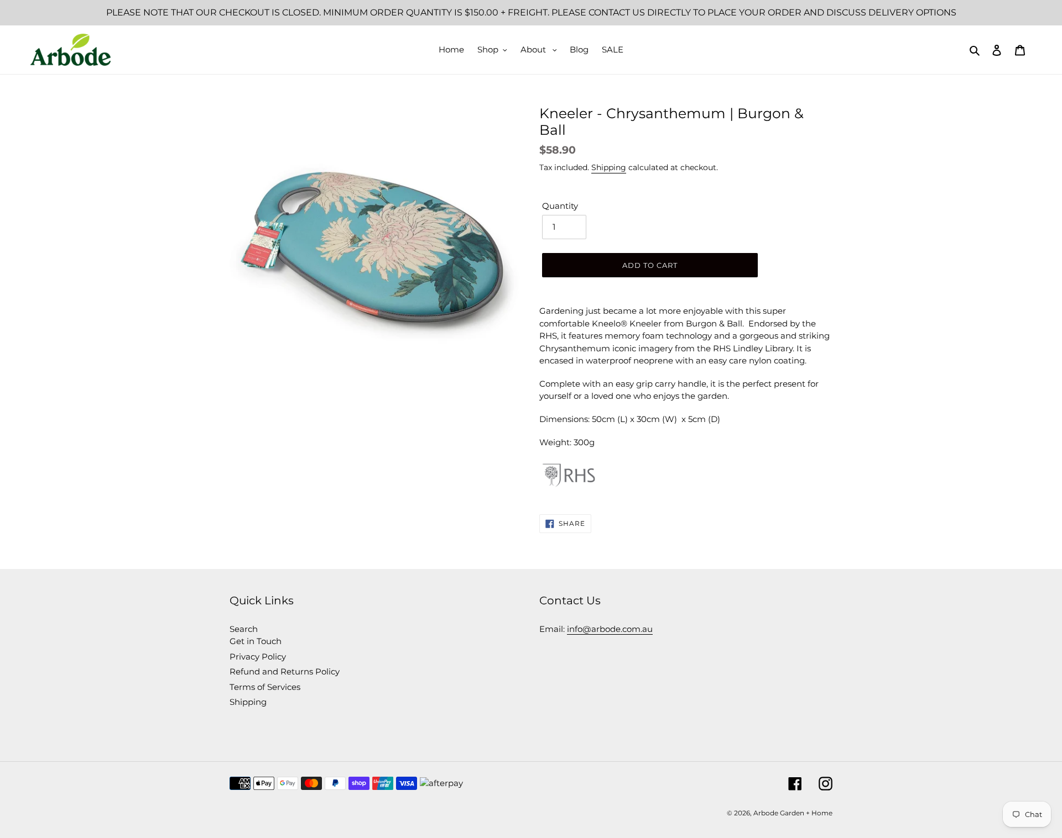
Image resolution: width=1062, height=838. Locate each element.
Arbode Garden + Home (792, 813)
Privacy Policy (258, 656)
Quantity (560, 206)
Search (244, 629)
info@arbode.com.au (610, 629)
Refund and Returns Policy (285, 671)
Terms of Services (265, 687)
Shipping (608, 167)
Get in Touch (256, 641)
